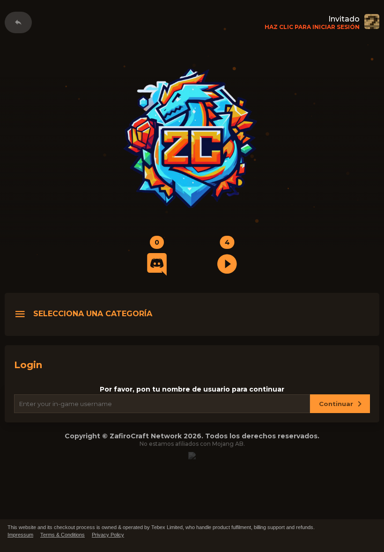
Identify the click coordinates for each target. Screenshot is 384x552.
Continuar (336, 403)
